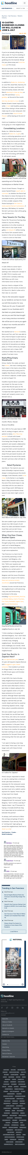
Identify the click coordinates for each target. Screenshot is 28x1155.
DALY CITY (23, 1072)
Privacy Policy (6, 1050)
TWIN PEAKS (21, 1139)
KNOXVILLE (15, 1103)
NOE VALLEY (10, 1117)
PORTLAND (6, 1125)
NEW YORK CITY (22, 1115)
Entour (7, 365)
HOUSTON (22, 1101)
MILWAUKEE (7, 1113)
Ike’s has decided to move (10, 101)
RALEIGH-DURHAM (13, 1127)
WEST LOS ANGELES (19, 1144)
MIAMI (13, 1110)
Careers (4, 1044)
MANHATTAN (16, 1108)
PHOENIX (8, 1122)
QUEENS (22, 1125)
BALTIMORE (11, 1077)
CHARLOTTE (21, 1079)
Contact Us (5, 1034)
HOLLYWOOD (7, 1101)
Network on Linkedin (8, 1028)
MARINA (23, 1108)
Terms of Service (7, 1053)
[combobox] (7, 8)
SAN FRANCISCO (21, 1069)
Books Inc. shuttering (17, 82)
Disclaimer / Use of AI (8, 1056)
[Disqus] (14, 859)
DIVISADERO (23, 1086)
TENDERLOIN (13, 1139)
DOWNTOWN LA (9, 1089)
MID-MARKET (20, 1110)
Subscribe (5, 1018)
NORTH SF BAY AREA (14, 1072)
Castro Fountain (19, 599)
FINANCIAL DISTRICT (8, 1096)
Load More (14, 931)
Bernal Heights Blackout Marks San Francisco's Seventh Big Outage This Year (14, 896)
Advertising (5, 1047)
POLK (21, 1122)
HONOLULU (15, 1101)
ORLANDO (14, 1120)
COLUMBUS (13, 1084)
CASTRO (14, 1079)
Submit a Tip (6, 1041)
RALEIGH (5, 1127)
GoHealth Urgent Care (16, 601)
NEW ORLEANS (13, 1115)
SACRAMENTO (9, 1129)
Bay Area (4, 16)
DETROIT (16, 1086)
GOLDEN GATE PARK (10, 1098)
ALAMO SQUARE (14, 1074)
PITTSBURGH (15, 1122)
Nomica (22, 596)
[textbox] (21, 8)
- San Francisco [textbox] (6, 8)
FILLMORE (19, 1093)
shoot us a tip (6, 829)
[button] (4, 984)
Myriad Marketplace (11, 604)
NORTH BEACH (18, 1117)
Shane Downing (6, 33)
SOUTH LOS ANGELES (10, 1137)
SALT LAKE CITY (18, 1129)
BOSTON (18, 1077)
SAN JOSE (13, 1069)
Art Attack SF (11, 230)
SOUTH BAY (6, 1069)
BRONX (24, 1077)
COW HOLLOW (22, 1084)
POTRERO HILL (15, 1125)
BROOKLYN (7, 1079)
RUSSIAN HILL (23, 1127)
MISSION (22, 1113)
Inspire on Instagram (8, 1031)
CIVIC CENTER (21, 1081)
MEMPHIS (7, 1110)
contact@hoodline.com (7, 1013)
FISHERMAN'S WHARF (20, 1096)
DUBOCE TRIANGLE (19, 1089)
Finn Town (5, 601)
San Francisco (12, 16)
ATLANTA (22, 1074)
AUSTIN (5, 1077)
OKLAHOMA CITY (6, 1120)
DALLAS (4, 1086)
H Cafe (8, 106)
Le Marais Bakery (7, 599)
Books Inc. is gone (15, 134)
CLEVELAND (6, 1084)
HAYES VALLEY (20, 1098)
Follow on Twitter (7, 1022)
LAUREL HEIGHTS (10, 1105)
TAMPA (6, 1139)
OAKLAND (5, 1072)
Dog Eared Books (13, 596)
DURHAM (6, 1091)
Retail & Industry (7, 834)
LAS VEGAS (22, 1103)
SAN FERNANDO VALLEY (8, 1134)
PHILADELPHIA (22, 1120)
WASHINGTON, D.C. (8, 1144)
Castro (14, 832)
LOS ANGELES (19, 1105)
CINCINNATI (13, 1081)
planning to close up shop (14, 92)
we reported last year (11, 659)
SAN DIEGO (18, 1132)
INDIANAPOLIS (7, 1103)
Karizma (17, 331)
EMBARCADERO (10, 1093)
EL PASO (23, 1091)
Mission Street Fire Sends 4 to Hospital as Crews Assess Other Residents (13, 925)
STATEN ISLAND (20, 1137)
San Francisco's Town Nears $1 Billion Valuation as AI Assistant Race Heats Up (14, 915)
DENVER (10, 1086)
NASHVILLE (5, 1115)
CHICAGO (6, 1081)
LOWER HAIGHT (7, 1108)
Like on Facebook (7, 1025)
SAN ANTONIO (10, 1132)
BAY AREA (6, 1074)
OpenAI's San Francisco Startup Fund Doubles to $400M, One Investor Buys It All (15, 906)
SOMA (24, 1134)
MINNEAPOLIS (15, 1113)
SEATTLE (18, 1134)
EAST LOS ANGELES (14, 1091)
